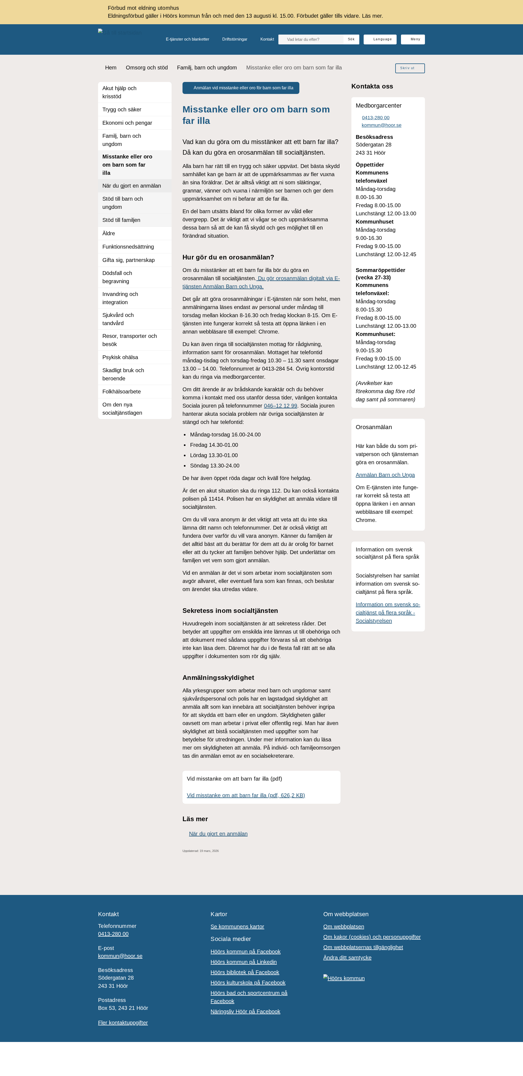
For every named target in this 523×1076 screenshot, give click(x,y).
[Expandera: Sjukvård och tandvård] (165, 315)
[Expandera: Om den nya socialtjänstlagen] (165, 404)
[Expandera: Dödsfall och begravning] (165, 273)
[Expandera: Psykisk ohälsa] (165, 357)
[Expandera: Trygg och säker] (165, 109)
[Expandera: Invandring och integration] (165, 294)
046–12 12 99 (280, 406)
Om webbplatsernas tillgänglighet (363, 947)
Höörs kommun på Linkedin (244, 962)
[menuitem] (183, 39)
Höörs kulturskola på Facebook (248, 983)
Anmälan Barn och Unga (385, 475)
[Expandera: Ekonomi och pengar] (165, 122)
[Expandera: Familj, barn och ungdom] (165, 136)
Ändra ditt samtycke (347, 958)
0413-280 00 (113, 934)
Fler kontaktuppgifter (123, 1023)
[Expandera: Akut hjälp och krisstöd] (165, 88)
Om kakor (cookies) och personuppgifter (372, 937)
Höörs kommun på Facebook (246, 952)
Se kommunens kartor (237, 927)
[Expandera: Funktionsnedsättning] (165, 246)
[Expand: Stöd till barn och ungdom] (165, 199)
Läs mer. (372, 16)
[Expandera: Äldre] (165, 233)
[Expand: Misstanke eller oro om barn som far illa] (165, 156)
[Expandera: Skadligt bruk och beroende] (165, 370)
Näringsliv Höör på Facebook (245, 1011)
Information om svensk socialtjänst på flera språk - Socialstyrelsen (388, 612)
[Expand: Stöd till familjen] (165, 220)
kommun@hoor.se (120, 956)
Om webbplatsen (343, 927)
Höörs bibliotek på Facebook (245, 972)
